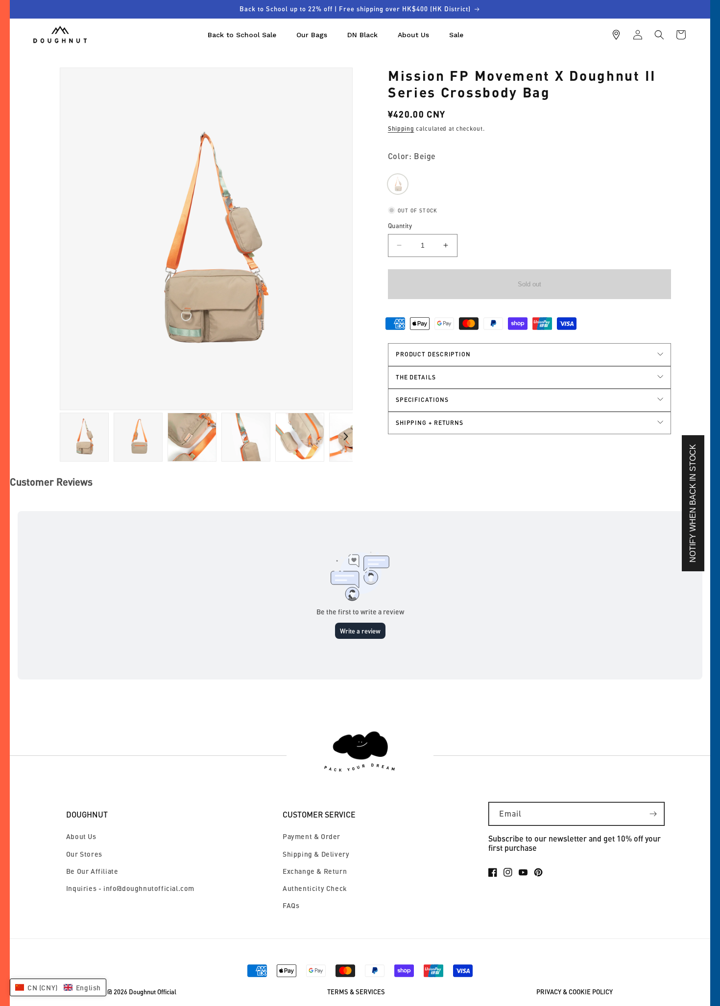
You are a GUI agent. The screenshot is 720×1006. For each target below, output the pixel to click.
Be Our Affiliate (92, 871)
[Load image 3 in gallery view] (138, 437)
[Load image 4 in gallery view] (192, 437)
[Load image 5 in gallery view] (245, 437)
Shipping (401, 128)
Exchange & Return (315, 871)
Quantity (400, 226)
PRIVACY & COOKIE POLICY (574, 992)
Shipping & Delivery (316, 854)
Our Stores (84, 854)
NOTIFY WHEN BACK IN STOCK (693, 503)
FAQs (291, 905)
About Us (81, 836)
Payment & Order (311, 836)
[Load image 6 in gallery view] (299, 437)
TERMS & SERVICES (356, 992)
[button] (659, 35)
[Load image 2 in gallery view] (84, 437)
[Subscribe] (653, 813)
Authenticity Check (315, 888)
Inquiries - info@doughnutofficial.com (130, 888)
